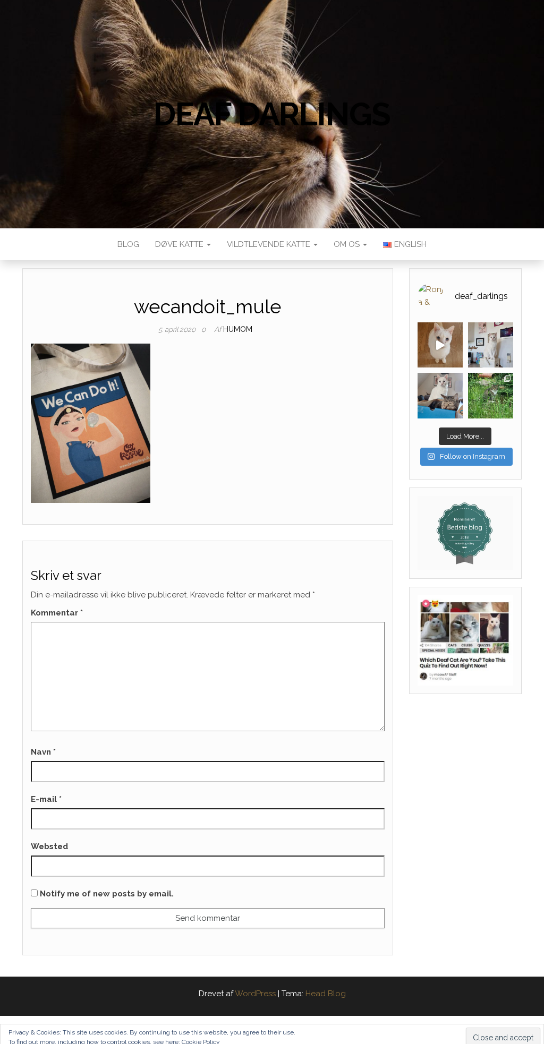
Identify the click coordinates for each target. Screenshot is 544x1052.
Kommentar (57, 613)
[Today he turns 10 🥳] (490, 344)
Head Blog (325, 993)
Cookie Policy (201, 1042)
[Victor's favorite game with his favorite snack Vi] (440, 344)
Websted (49, 846)
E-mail (46, 799)
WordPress (255, 993)
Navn (43, 752)
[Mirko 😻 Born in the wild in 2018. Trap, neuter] (490, 395)
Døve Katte (180, 244)
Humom (237, 329)
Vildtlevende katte (269, 244)
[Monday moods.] (440, 395)
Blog (128, 244)
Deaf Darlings (272, 114)
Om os (348, 244)
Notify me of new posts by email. (107, 894)
